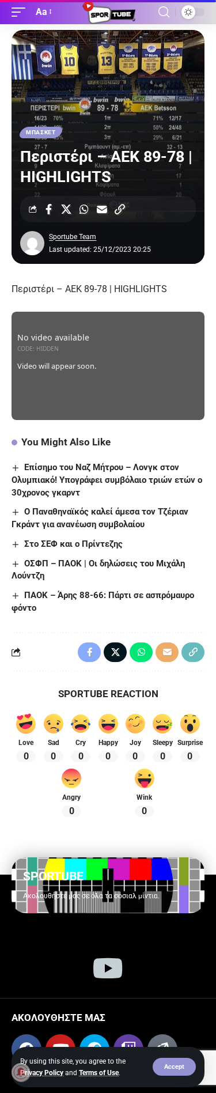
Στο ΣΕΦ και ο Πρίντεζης (73, 544)
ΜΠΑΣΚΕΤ (41, 132)
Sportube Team (72, 237)
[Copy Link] (120, 209)
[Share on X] (66, 209)
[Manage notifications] (21, 1072)
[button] (174, 1067)
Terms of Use (99, 1073)
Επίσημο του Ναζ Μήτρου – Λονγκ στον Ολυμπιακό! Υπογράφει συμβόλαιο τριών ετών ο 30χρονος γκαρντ (107, 480)
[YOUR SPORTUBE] (108, 12)
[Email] (102, 209)
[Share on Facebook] (48, 209)
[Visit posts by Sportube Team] (32, 243)
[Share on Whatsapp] (84, 209)
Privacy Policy (41, 1073)
